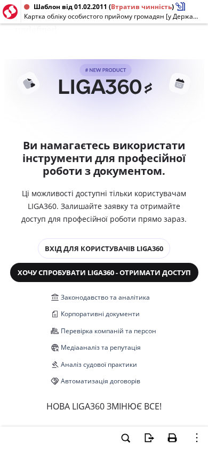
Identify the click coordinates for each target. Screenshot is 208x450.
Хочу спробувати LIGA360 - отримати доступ (104, 272)
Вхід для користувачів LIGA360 (104, 248)
